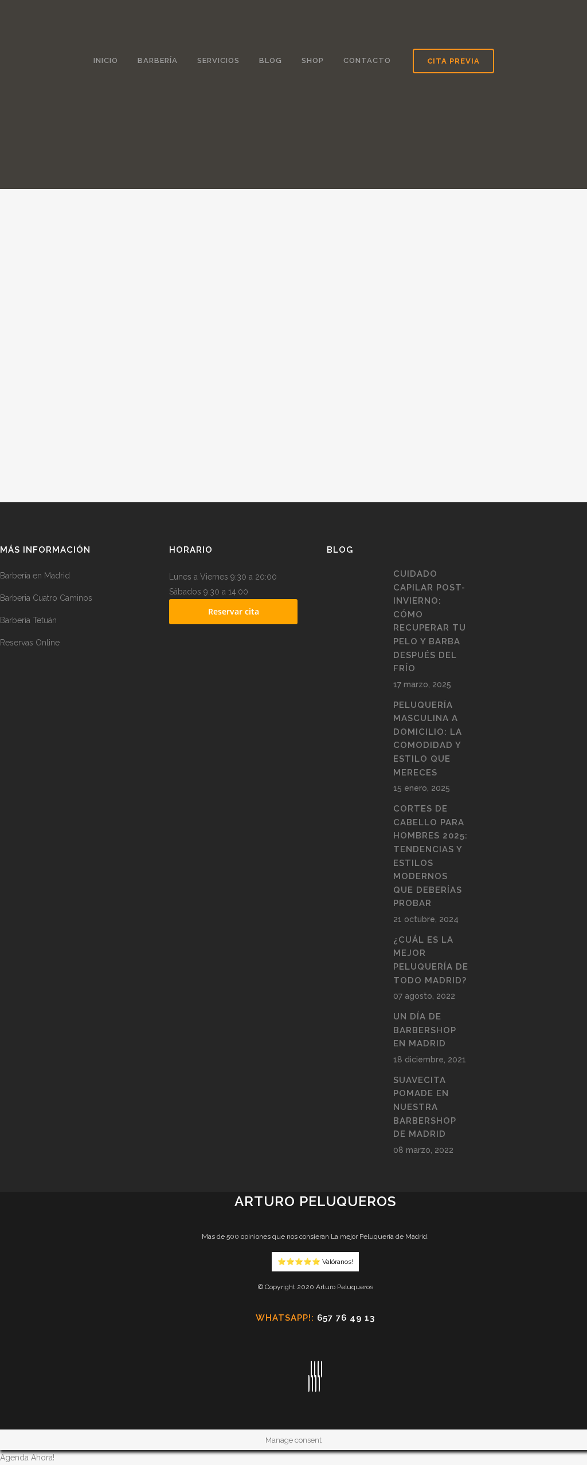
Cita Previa (453, 61)
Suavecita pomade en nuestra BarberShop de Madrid (424, 1107)
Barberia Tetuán (28, 620)
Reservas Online (30, 642)
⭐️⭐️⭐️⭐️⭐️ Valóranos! (315, 1262)
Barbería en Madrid (35, 575)
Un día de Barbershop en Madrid (424, 1030)
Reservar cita (233, 611)
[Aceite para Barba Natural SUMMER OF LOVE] (98, 254)
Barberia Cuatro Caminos (46, 597)
